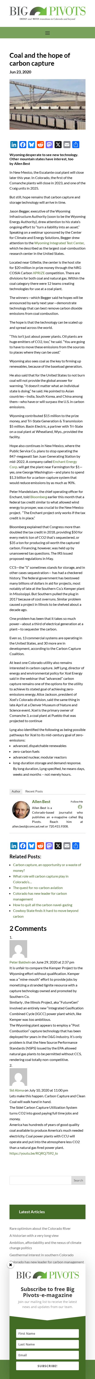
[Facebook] (80, 806)
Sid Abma (17, 1090)
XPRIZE (39, 273)
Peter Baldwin (20, 962)
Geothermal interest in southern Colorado (42, 1255)
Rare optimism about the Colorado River (40, 1228)
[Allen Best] (22, 818)
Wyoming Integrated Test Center (59, 243)
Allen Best (41, 801)
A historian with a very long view (34, 1235)
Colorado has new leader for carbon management (47, 1262)
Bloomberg (38, 497)
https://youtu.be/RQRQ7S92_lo (34, 1153)
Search (78, 1180)
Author (16, 791)
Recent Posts (34, 791)
